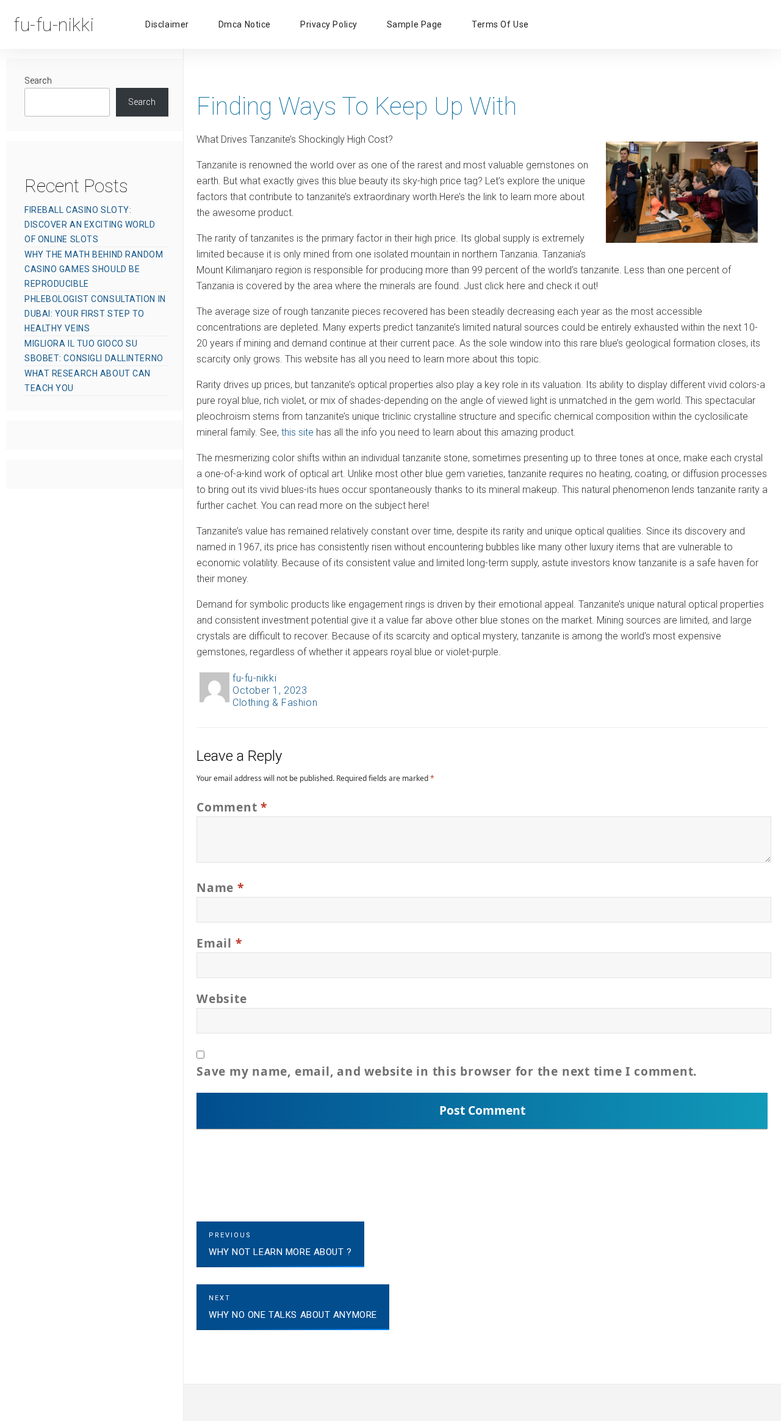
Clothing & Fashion (274, 702)
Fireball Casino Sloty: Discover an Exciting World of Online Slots (90, 224)
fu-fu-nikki (254, 678)
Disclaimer (167, 24)
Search (38, 80)
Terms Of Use (500, 24)
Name (220, 887)
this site (297, 432)
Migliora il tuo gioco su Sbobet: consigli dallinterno (94, 351)
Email (219, 943)
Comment (231, 807)
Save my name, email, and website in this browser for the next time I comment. (446, 1071)
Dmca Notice (244, 24)
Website (221, 998)
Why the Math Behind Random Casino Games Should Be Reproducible (94, 269)
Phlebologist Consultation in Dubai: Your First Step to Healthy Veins (95, 313)
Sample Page (414, 24)
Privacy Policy (329, 24)
